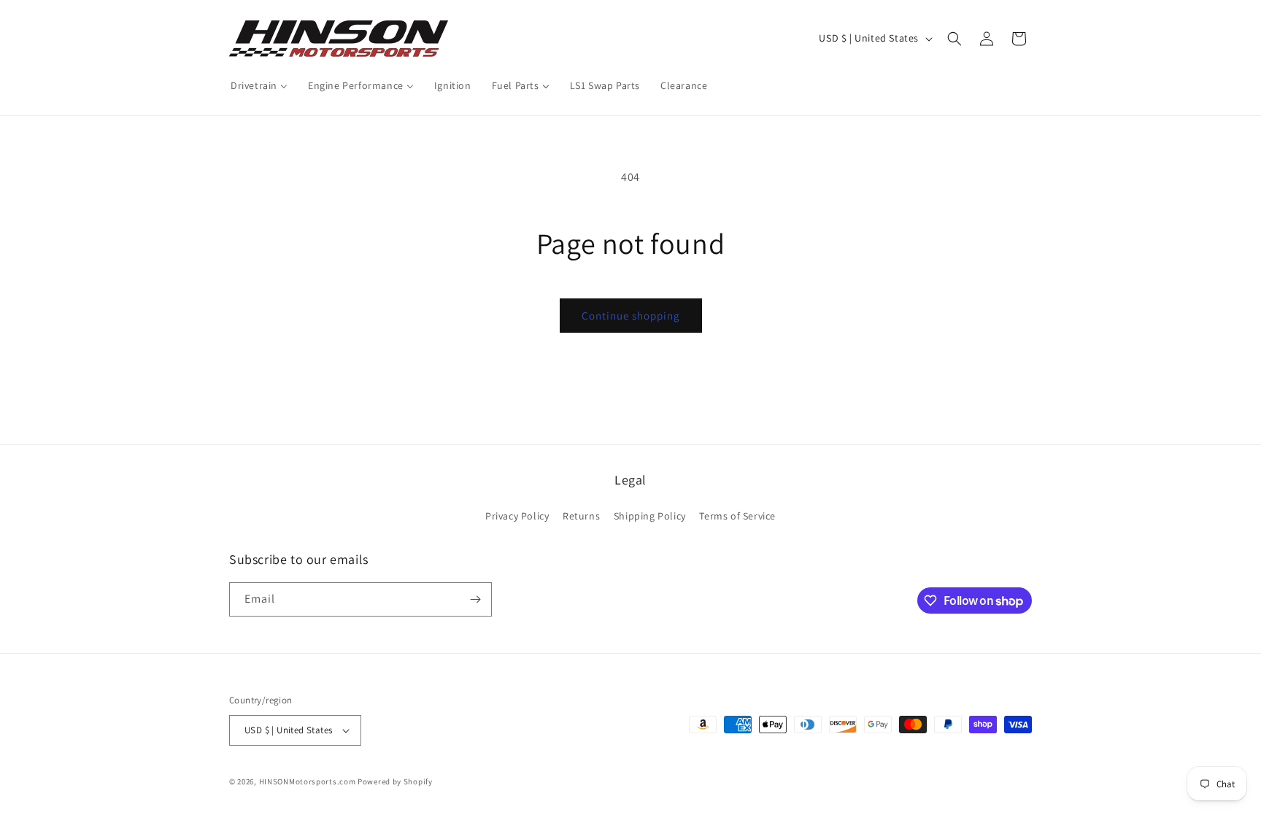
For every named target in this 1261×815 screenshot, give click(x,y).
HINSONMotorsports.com (307, 781)
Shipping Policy (650, 515)
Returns (581, 515)
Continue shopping (631, 315)
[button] (954, 39)
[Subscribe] (475, 599)
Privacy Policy (517, 515)
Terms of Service (737, 515)
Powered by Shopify (395, 781)
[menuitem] (259, 85)
